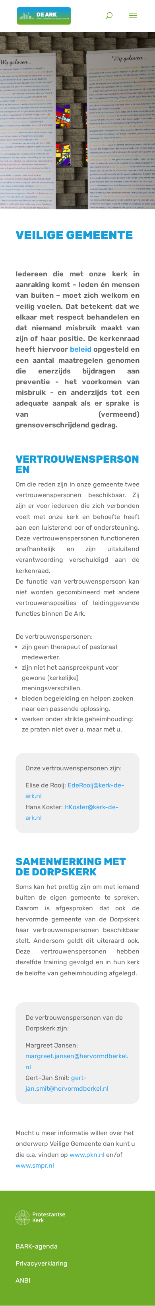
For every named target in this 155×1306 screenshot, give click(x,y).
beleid (80, 349)
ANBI (22, 1280)
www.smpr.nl (34, 1165)
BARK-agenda (37, 1246)
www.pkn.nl (87, 1155)
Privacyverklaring (41, 1263)
